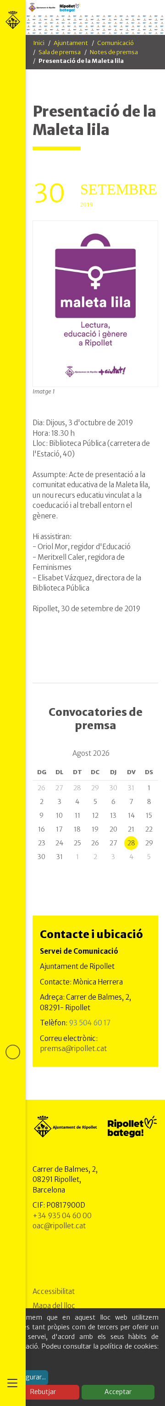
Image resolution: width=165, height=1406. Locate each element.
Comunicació (115, 43)
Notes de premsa (114, 52)
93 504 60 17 (89, 1022)
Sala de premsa (59, 52)
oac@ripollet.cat (59, 1225)
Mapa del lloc (54, 1305)
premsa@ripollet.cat (73, 1048)
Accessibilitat (54, 1291)
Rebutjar (43, 1392)
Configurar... (27, 1377)
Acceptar (118, 1392)
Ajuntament (71, 43)
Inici (38, 43)
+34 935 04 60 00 (62, 1215)
